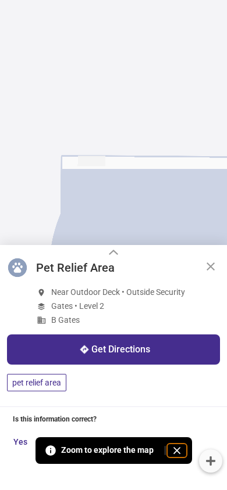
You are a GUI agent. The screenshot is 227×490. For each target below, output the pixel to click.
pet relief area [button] (36, 382)
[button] (210, 266)
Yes (20, 441)
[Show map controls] (210, 461)
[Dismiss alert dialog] (177, 450)
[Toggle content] (113, 253)
